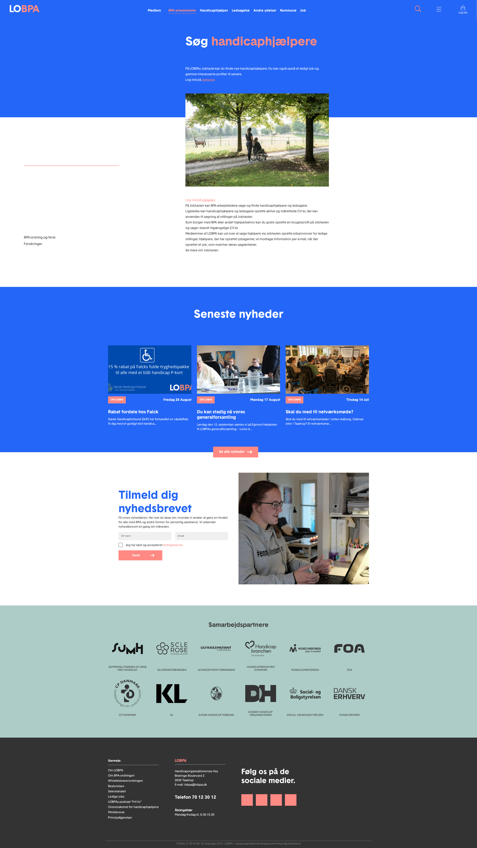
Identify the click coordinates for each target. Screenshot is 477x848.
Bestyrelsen (116, 786)
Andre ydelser (264, 10)
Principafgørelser (120, 817)
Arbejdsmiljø (33, 224)
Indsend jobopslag (38, 185)
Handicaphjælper (214, 10)
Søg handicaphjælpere (42, 231)
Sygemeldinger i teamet (42, 211)
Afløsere (30, 204)
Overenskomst (35, 198)
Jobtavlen (208, 79)
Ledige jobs (116, 796)
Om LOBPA (115, 770)
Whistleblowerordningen (125, 780)
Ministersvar (116, 812)
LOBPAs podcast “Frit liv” (125, 801)
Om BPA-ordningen (121, 775)
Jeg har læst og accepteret (154, 545)
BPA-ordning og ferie (40, 237)
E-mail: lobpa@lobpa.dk (191, 784)
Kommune (288, 10)
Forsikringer (33, 244)
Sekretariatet (117, 791)
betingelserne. (173, 545)
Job (303, 10)
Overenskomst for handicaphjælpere (133, 807)
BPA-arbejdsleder (182, 10)
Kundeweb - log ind (39, 217)
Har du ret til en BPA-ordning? (46, 191)
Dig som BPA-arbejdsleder (44, 178)
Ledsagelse (241, 10)
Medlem (154, 10)
